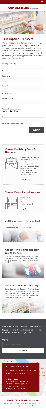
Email (5, 86)
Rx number (7, 116)
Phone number (8, 98)
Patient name (7, 76)
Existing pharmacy (9, 63)
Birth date (6, 108)
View (22, 179)
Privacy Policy (25, 406)
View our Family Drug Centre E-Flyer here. (20, 150)
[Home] (23, 7)
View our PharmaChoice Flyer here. (22, 192)
